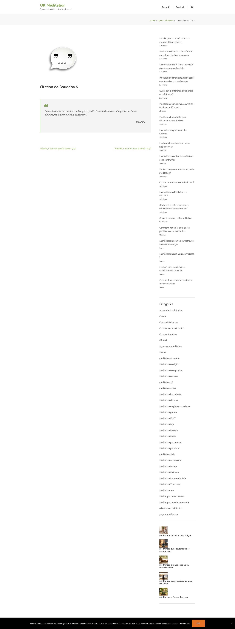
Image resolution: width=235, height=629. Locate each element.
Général (163, 340)
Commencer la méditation (171, 328)
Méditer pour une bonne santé (174, 502)
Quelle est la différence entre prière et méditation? (176, 92)
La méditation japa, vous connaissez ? (176, 255)
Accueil (165, 7)
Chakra (162, 316)
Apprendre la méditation (171, 310)
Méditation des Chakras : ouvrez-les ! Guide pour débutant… (176, 105)
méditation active (167, 388)
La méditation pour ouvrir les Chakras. (173, 132)
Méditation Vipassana (169, 484)
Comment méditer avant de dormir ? (176, 182)
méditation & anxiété (169, 358)
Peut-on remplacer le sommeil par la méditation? (176, 171)
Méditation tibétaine (169, 472)
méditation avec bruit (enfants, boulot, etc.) (174, 550)
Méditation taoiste (168, 466)
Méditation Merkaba (168, 430)
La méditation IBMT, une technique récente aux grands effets (176, 66)
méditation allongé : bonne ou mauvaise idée (174, 566)
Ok (198, 623)
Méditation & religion (169, 364)
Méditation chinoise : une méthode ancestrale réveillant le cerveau (176, 53)
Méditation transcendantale (172, 478)
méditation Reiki (167, 454)
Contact (180, 7)
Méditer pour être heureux (172, 496)
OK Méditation (53, 5)
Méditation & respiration (171, 370)
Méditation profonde (169, 448)
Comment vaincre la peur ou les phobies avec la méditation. (174, 229)
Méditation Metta (167, 436)
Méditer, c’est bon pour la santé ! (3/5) (58, 149)
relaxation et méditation (170, 508)
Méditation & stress (168, 376)
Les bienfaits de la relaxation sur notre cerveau (174, 145)
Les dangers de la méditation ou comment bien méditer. (174, 40)
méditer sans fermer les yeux (173, 597)
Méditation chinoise (168, 400)
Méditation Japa (166, 424)
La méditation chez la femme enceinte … (173, 194)
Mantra (162, 352)
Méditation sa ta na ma (170, 460)
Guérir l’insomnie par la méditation (175, 218)
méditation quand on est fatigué (175, 535)
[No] (231, 623)
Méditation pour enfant (170, 442)
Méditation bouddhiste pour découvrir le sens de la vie (172, 119)
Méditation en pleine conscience (175, 406)
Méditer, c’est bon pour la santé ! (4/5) (133, 149)
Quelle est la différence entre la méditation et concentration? (174, 207)
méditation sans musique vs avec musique (175, 582)
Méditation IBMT (167, 418)
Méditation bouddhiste (170, 394)
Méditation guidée (168, 412)
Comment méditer (168, 334)
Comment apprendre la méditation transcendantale (175, 282)
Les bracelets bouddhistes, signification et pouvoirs (172, 269)
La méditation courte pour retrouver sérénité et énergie (176, 242)
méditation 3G (166, 382)
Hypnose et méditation (170, 346)
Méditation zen (166, 490)
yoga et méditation (168, 514)
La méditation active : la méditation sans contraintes (176, 158)
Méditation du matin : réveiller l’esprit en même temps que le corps (176, 79)
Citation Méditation (168, 322)
